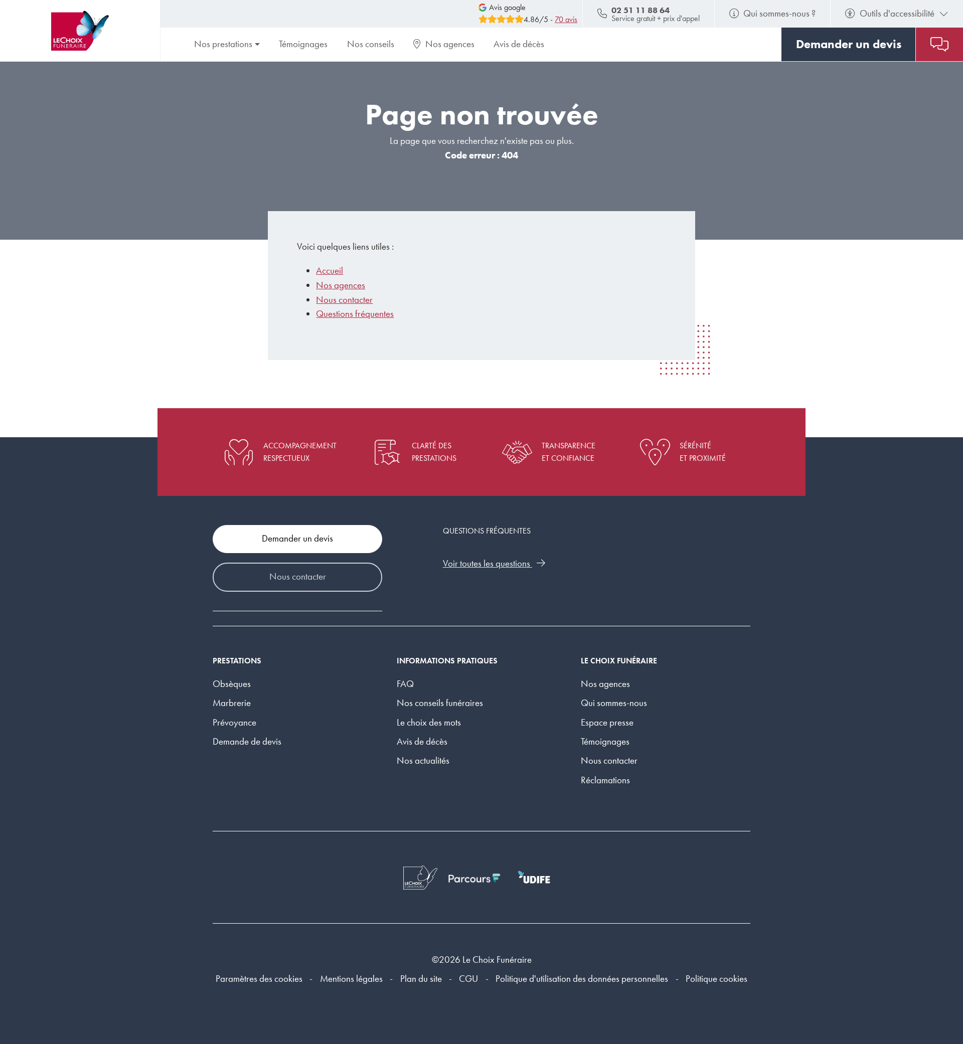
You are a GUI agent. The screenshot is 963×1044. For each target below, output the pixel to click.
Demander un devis (297, 538)
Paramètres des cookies (259, 978)
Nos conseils (370, 44)
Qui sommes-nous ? (779, 13)
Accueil (329, 270)
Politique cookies (716, 978)
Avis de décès (519, 44)
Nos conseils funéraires (440, 703)
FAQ (405, 683)
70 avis (566, 19)
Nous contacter (344, 299)
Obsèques (232, 683)
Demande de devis (247, 741)
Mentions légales (351, 978)
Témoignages (303, 44)
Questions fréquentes (355, 313)
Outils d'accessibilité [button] (897, 13)
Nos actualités (423, 760)
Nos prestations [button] (223, 44)
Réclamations (605, 780)
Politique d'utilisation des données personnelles (582, 978)
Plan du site (421, 978)
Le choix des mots (429, 722)
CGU (468, 978)
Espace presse (607, 722)
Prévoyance (234, 722)
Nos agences (449, 44)
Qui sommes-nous (614, 703)
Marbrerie (232, 703)
